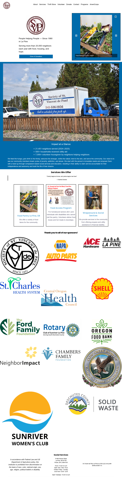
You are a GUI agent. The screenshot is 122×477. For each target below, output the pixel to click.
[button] (76, 35)
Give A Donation (36, 56)
